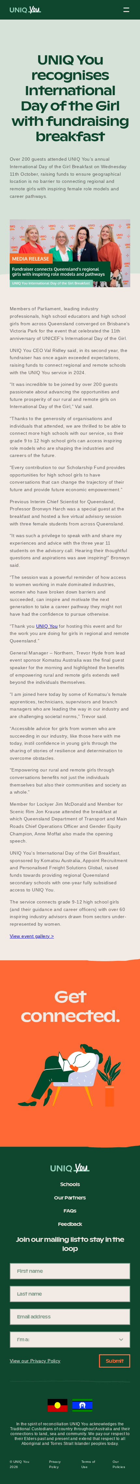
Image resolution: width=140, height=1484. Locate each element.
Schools (70, 1184)
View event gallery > (32, 936)
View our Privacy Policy (35, 1360)
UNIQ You (47, 626)
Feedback (70, 1224)
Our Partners (70, 1198)
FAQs (69, 1211)
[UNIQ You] (25, 11)
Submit (114, 1361)
